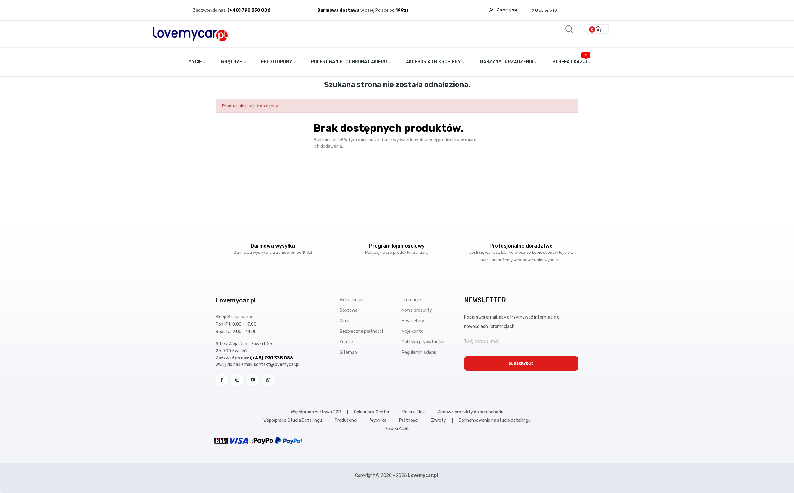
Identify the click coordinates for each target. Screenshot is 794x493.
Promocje (411, 299)
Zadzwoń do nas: (210, 10)
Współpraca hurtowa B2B (316, 412)
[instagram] (237, 380)
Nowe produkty (417, 310)
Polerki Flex (413, 412)
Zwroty (438, 420)
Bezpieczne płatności (361, 331)
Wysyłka (378, 420)
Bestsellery (413, 321)
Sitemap (348, 352)
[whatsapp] (268, 380)
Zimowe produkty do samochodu (470, 412)
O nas (345, 321)
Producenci (346, 420)
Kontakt (348, 342)
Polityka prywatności (423, 342)
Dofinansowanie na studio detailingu (495, 420)
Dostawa (349, 310)
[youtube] (253, 380)
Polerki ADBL (397, 429)
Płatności (408, 420)
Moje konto (412, 331)
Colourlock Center (372, 412)
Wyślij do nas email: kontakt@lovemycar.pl (257, 364)
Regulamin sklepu (419, 352)
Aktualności (351, 299)
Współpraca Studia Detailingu (292, 420)
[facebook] (222, 380)
